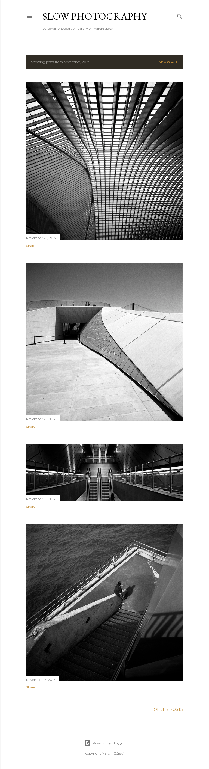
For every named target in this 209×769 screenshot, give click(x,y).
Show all (168, 62)
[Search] (179, 15)
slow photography (94, 16)
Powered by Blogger (109, 743)
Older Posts (168, 709)
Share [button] (30, 246)
